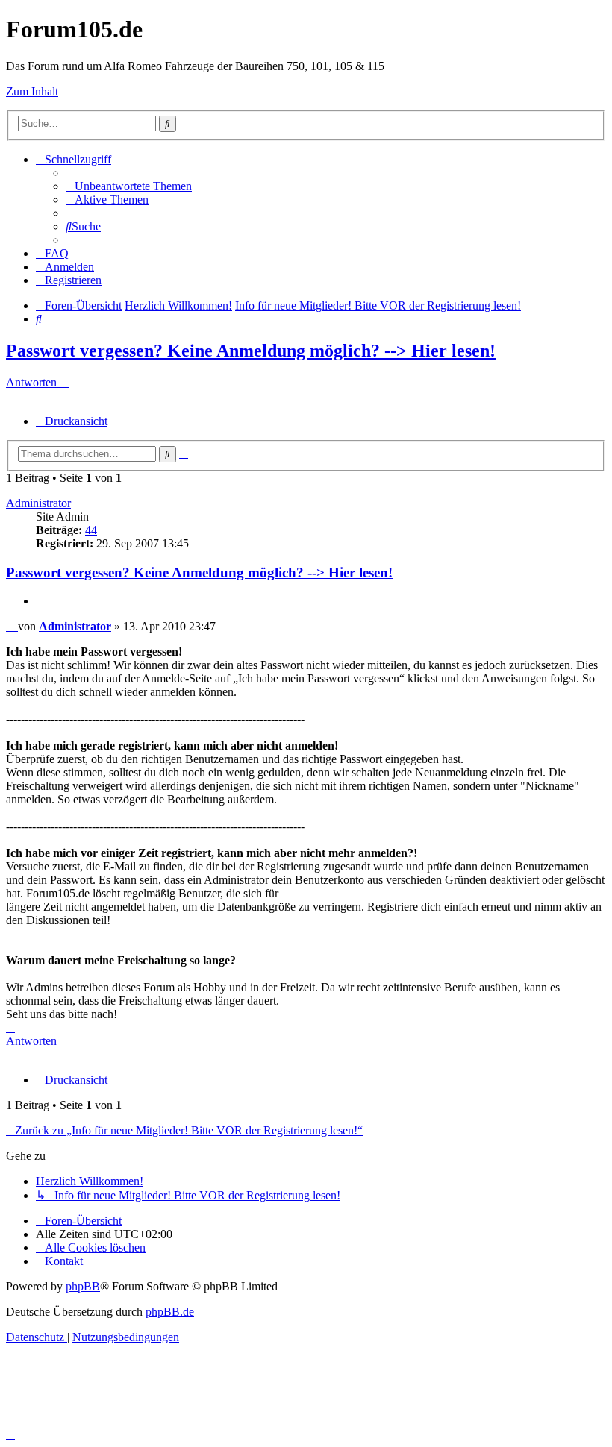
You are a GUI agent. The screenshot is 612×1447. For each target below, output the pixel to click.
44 (91, 530)
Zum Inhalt (32, 91)
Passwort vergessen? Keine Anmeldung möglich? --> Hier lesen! (251, 350)
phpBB (83, 1286)
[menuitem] (129, 186)
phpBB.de (170, 1311)
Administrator (38, 503)
